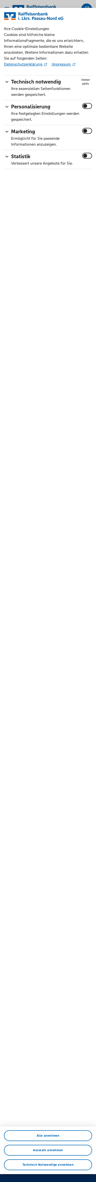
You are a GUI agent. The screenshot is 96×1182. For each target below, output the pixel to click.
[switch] (87, 106)
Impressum (61, 64)
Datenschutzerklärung (23, 64)
